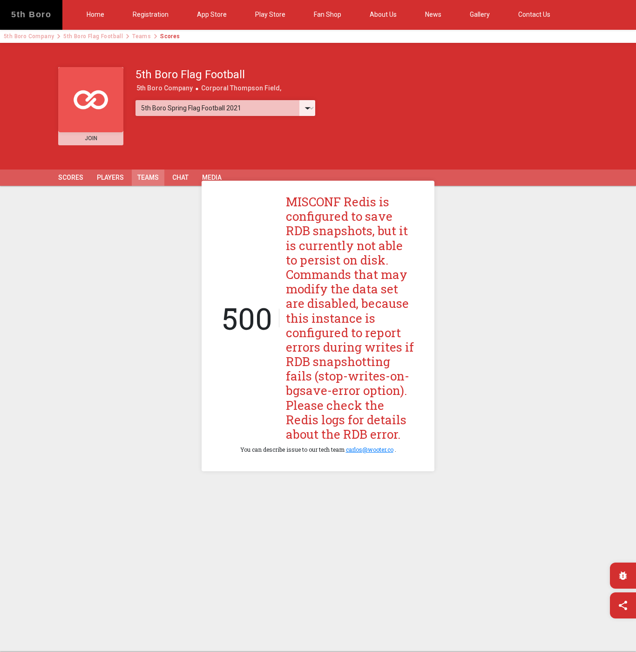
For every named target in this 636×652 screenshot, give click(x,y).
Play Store (270, 14)
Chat (180, 177)
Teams (141, 36)
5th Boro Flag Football (93, 36)
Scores (70, 177)
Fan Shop (327, 14)
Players (110, 177)
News (433, 14)
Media (212, 177)
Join (91, 138)
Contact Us (534, 14)
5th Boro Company (29, 36)
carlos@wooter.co (369, 449)
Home (95, 14)
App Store (212, 14)
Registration (151, 14)
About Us (383, 14)
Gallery (480, 14)
